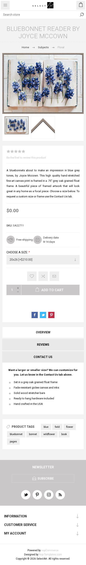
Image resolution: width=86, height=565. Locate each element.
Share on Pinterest (51, 315)
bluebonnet (16, 434)
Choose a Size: (17, 252)
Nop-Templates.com (50, 554)
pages (13, 441)
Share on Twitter (43, 315)
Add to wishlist (32, 276)
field (57, 426)
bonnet (33, 434)
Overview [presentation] (43, 332)
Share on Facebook (35, 315)
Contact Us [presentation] (43, 357)
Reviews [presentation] (43, 344)
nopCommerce (49, 550)
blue (46, 426)
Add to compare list (43, 276)
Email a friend (54, 276)
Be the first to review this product (26, 157)
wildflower (49, 434)
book (64, 434)
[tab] (43, 332)
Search (82, 14)
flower (69, 426)
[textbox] (39, 14)
